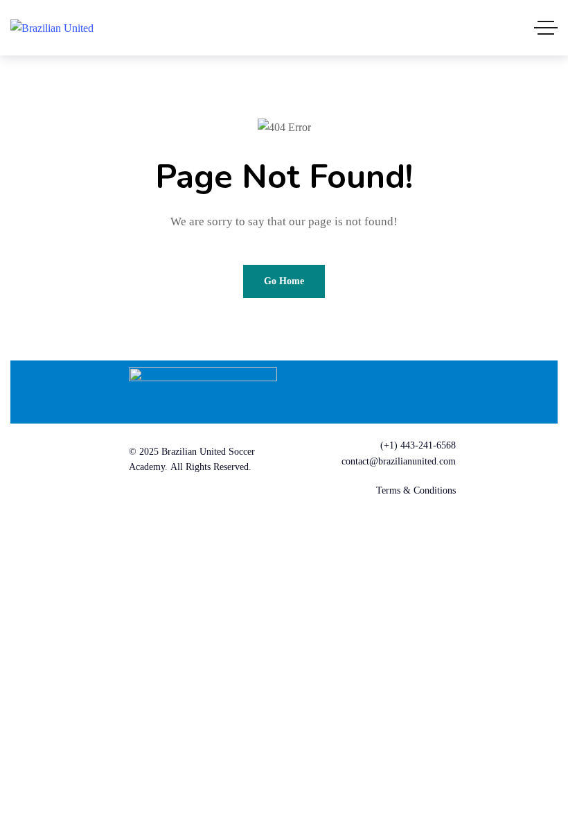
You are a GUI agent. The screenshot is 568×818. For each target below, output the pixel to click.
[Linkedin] (397, 389)
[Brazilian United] (52, 27)
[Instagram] (438, 389)
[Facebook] (356, 389)
